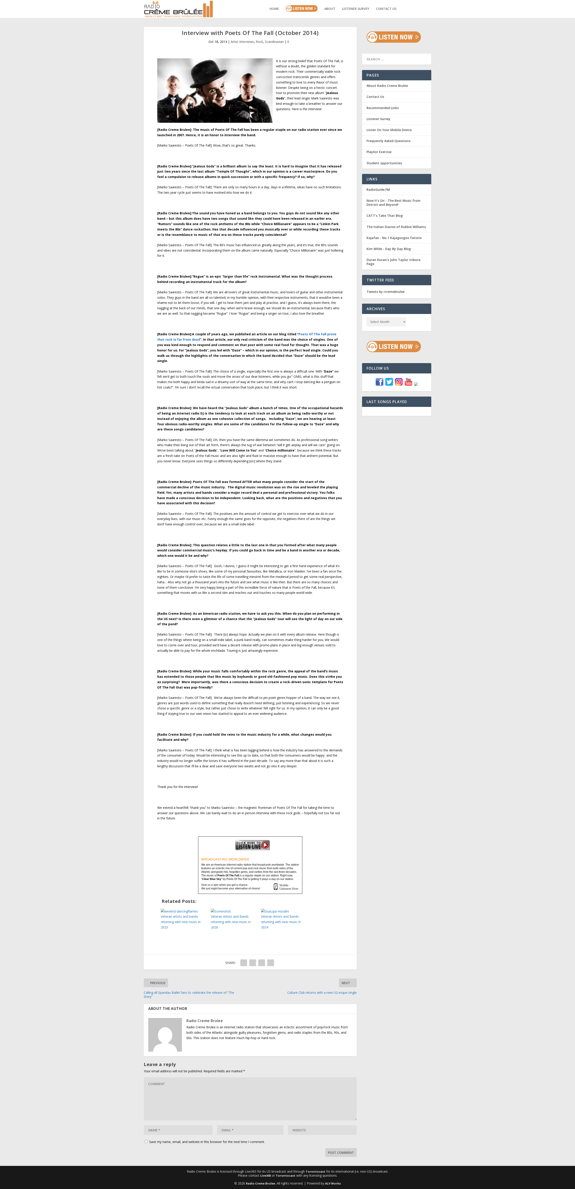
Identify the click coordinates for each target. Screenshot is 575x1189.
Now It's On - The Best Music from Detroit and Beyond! (393, 202)
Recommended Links (383, 108)
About (329, 9)
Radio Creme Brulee (204, 1020)
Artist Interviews (242, 41)
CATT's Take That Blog (385, 215)
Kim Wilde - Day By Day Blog (389, 249)
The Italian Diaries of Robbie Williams (396, 227)
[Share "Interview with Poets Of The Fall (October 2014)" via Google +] (261, 962)
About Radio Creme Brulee (387, 85)
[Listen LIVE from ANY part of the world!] (250, 848)
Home (274, 9)
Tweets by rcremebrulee (386, 292)
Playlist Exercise (379, 152)
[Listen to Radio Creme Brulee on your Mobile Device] (286, 887)
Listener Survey (355, 9)
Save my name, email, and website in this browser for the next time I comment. (207, 1142)
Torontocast (315, 1171)
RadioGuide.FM (378, 189)
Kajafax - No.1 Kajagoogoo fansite (394, 238)
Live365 (265, 1176)
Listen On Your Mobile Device (389, 130)
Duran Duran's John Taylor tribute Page (393, 262)
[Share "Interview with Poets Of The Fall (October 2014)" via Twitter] (252, 962)
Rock (259, 41)
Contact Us (386, 9)
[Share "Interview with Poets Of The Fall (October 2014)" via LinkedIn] (270, 962)
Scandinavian (274, 41)
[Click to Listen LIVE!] (394, 41)
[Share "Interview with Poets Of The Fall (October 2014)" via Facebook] (243, 962)
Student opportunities (384, 163)
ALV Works (333, 1183)
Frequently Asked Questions (388, 141)
